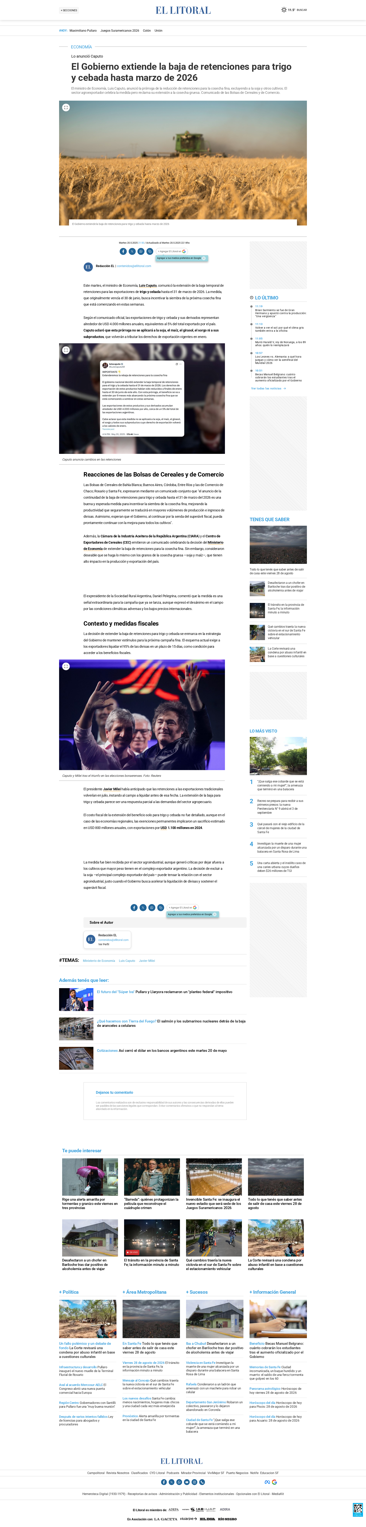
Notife (254, 1473)
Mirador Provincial (193, 1473)
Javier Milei (112, 789)
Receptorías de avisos (142, 1494)
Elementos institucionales (216, 1494)
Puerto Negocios (237, 1473)
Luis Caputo (148, 285)
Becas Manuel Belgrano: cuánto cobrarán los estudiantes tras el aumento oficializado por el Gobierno (278, 375)
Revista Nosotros (117, 1473)
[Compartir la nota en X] (132, 251)
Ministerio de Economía (99, 961)
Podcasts (173, 1473)
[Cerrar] (204, 258)
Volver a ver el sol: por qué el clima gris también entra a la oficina (279, 327)
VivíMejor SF (215, 1473)
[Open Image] (66, 107)
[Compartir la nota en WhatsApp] (140, 251)
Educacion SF (269, 1473)
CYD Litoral (157, 1473)
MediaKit (278, 1494)
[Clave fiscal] (358, 1515)
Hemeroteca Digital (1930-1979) (103, 1494)
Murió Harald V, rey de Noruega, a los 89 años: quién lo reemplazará (280, 342)
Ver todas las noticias (266, 388)
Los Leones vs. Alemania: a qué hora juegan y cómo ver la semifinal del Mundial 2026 (278, 357)
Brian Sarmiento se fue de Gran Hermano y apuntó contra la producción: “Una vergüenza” (281, 311)
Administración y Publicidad (178, 1494)
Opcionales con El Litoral (253, 1494)
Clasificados (139, 1473)
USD (164, 828)
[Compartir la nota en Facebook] (123, 251)
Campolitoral (96, 1473)
